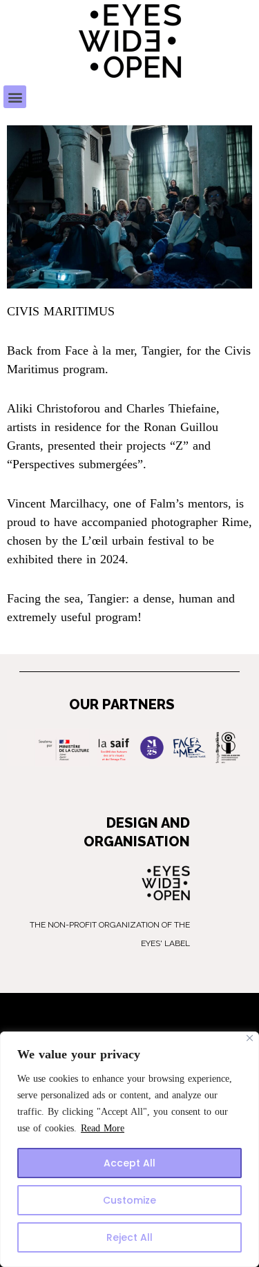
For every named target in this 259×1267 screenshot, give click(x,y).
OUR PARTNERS (122, 704)
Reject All (129, 1237)
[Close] (250, 1038)
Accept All (129, 1163)
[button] (14, 96)
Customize (129, 1200)
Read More (102, 1128)
